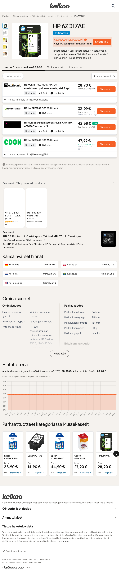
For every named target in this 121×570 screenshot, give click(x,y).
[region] (59, 454)
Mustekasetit (63, 16)
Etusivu (5, 16)
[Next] (116, 454)
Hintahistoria (75, 67)
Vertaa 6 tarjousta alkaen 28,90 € (23, 67)
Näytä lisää (60, 353)
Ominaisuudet (55, 67)
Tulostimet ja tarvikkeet (42, 16)
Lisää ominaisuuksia (80, 57)
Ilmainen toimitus (13, 76)
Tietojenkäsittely (20, 16)
